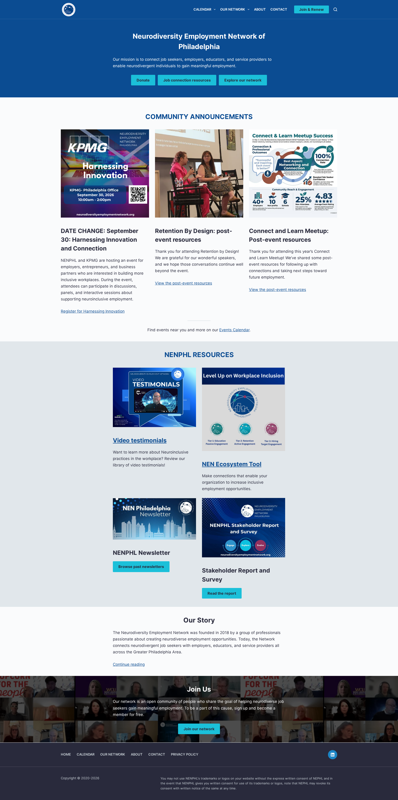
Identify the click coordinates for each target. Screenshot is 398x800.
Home (66, 754)
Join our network (199, 729)
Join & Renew (311, 9)
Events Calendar (234, 330)
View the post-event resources (183, 283)
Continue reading (129, 664)
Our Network (232, 9)
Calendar (202, 9)
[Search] (335, 9)
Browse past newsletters (141, 566)
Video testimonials (140, 440)
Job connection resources (187, 80)
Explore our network (242, 80)
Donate (143, 80)
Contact (278, 9)
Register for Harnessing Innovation (93, 311)
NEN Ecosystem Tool (231, 464)
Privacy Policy (184, 754)
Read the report (222, 593)
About (260, 9)
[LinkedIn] (332, 754)
